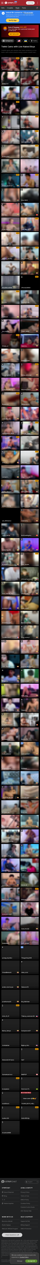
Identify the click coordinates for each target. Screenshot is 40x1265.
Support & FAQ (25, 1221)
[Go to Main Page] (12, 3)
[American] (19, 40)
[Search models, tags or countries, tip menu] (37, 8)
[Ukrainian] (25, 40)
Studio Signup (6, 1225)
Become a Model (7, 1221)
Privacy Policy (25, 1192)
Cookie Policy (24, 1257)
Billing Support (25, 1225)
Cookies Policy (25, 1203)
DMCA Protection (26, 1228)
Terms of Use (25, 1196)
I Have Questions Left (12, 1235)
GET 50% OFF (14, 34)
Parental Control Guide (28, 1207)
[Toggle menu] (2, 3)
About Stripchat (9, 1192)
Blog (5, 1196)
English (30, 1182)
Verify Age (13, 20)
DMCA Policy (25, 1199)
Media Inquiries (9, 1203)
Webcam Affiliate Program (10, 1228)
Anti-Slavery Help (26, 1211)
